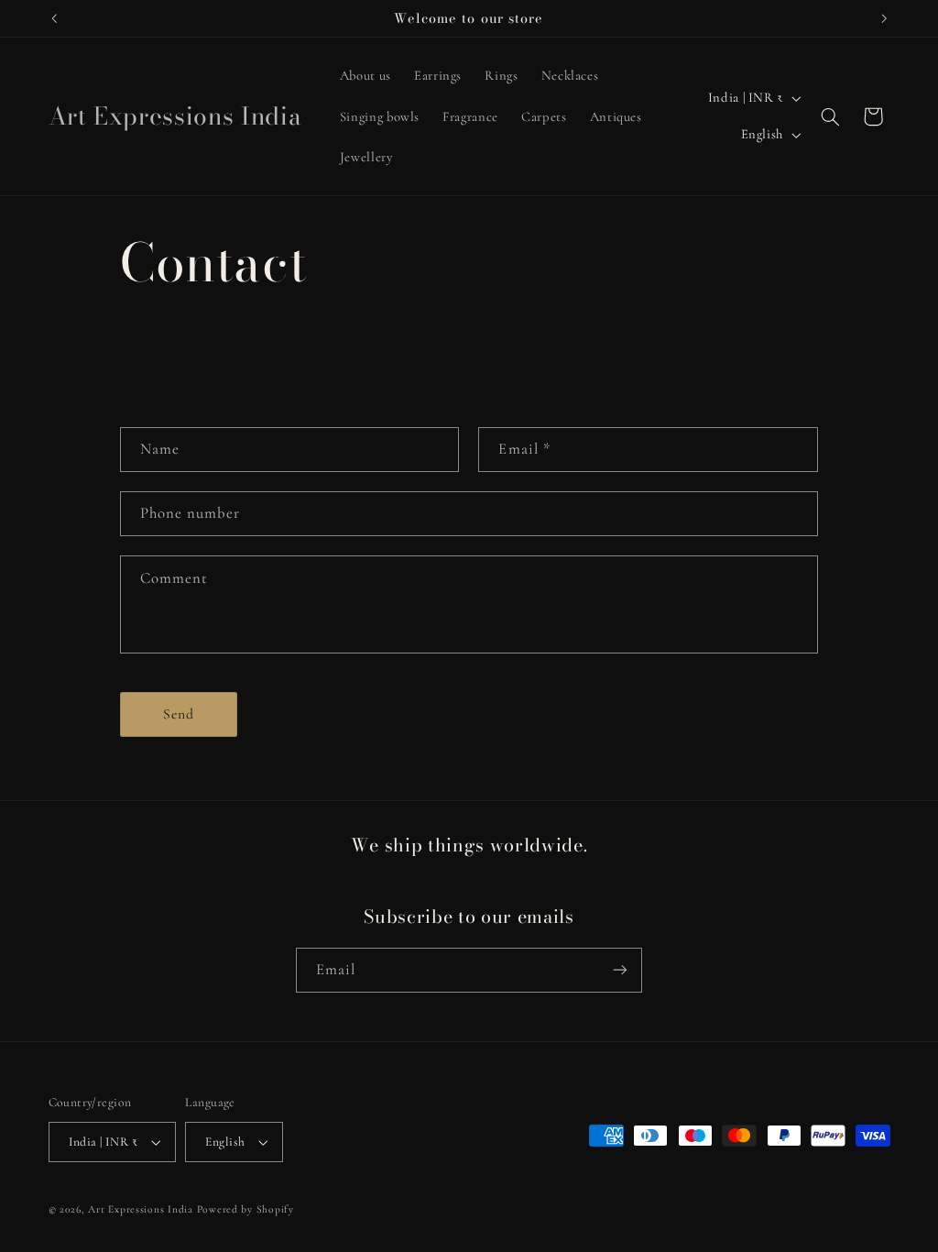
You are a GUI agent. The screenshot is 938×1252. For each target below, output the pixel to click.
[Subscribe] (620, 970)
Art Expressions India (140, 1209)
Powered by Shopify (245, 1209)
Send (178, 714)
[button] (830, 116)
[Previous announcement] (54, 18)
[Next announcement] (884, 18)
